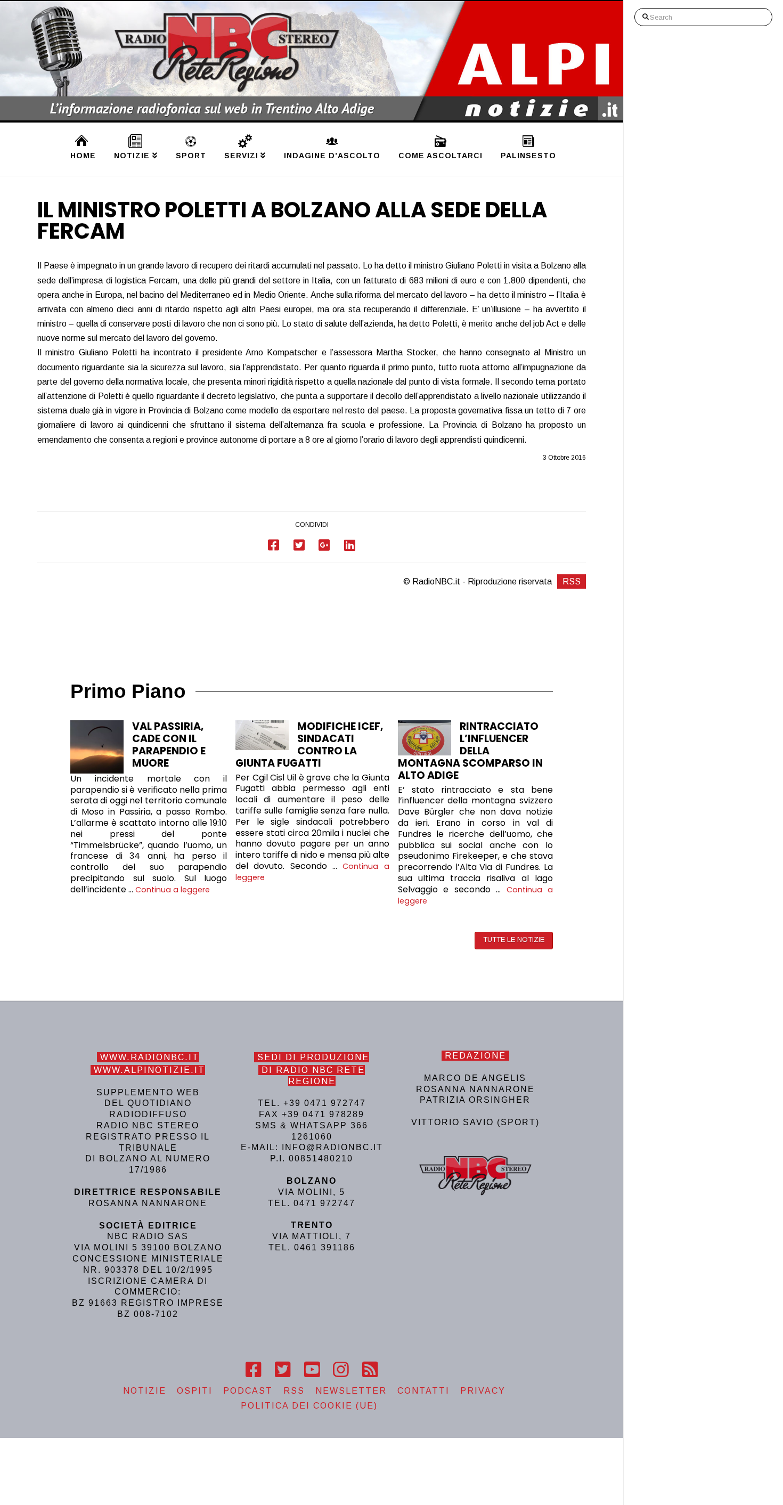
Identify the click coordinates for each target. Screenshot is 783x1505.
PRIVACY (482, 1390)
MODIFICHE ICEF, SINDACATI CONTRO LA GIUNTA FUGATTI (309, 744)
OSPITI (195, 1390)
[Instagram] (340, 1370)
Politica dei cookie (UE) (309, 1405)
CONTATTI (423, 1390)
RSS (571, 581)
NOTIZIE (144, 1390)
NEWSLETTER (351, 1390)
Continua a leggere (172, 889)
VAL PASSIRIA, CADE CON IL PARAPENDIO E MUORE (169, 744)
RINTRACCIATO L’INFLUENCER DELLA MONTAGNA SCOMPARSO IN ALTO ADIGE (470, 751)
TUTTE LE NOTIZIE (513, 939)
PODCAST (248, 1390)
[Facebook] (253, 1370)
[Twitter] (282, 1370)
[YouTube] (312, 1370)
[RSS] (370, 1370)
